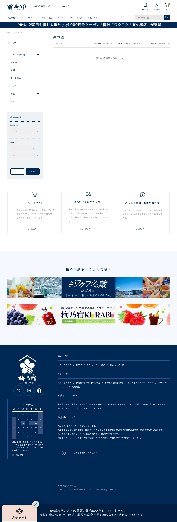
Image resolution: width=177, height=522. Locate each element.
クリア (17, 171)
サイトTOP (11, 32)
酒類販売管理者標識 (114, 382)
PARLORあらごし (28, 17)
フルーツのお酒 (75, 17)
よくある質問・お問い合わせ (140, 382)
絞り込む (33, 171)
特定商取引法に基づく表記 (88, 382)
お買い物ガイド (94, 17)
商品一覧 (11, 17)
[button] (19, 513)
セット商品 (46, 17)
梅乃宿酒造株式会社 (65, 486)
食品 (112, 364)
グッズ (121, 364)
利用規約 (76, 386)
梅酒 (89, 364)
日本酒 (60, 17)
